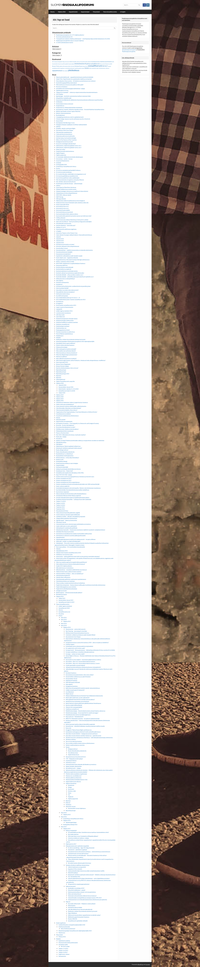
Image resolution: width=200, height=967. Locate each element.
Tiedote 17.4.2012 (63, 948)
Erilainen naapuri (70, 644)
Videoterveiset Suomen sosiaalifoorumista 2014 (68, 552)
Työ (69, 795)
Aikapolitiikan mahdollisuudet (63, 98)
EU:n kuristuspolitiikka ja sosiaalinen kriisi (67, 176)
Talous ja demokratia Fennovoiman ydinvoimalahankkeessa (71, 493)
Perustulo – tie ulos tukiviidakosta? (65, 425)
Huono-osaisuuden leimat (62, 204)
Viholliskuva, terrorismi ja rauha (64, 554)
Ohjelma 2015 (67, 814)
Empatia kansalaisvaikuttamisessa (65, 151)
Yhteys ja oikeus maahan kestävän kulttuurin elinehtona (70, 583)
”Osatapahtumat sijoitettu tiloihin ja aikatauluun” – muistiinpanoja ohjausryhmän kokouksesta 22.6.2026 (83, 38)
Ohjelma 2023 (60, 398)
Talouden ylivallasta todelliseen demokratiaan (77, 865)
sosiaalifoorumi (95, 65)
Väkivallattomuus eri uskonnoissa (64, 568)
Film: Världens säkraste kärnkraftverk (66, 181)
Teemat (67, 747)
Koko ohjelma (59, 280)
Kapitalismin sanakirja (64, 940)
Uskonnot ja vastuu (71, 762)
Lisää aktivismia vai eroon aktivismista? (78, 853)
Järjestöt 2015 (60, 240)
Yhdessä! (68, 901)
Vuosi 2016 (64, 816)
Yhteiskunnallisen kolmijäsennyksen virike (76, 779)
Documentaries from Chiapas (73, 637)
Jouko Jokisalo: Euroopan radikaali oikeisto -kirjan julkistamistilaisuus (74, 235)
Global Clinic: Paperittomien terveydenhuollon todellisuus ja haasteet (74, 79)
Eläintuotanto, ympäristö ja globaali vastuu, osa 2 (68, 147)
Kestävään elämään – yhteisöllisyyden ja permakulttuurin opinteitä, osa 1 (75, 276)
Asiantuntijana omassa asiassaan (64, 103)
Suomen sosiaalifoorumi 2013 (63, 478)
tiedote (87, 68)
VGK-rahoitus (65, 70)
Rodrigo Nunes (78, 66)
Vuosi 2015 (64, 812)
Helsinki (89, 61)
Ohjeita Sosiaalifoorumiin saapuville (65, 381)
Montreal (107, 63)
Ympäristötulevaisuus (73, 754)
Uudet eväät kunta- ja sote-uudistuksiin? (66, 526)
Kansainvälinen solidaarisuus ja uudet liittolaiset (78, 676)
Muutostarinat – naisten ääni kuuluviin (75, 629)
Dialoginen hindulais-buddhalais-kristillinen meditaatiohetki (71, 124)
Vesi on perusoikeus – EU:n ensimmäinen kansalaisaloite (70, 547)
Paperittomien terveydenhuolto (64, 421)
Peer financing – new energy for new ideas (76, 631)
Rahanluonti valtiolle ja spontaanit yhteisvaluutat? (69, 448)
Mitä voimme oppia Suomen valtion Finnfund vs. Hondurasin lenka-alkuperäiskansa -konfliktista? (80, 360)
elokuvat (78, 61)
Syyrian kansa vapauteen (62, 492)
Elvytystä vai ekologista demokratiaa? (66, 143)
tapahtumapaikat (78, 68)
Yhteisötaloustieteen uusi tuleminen (65, 581)
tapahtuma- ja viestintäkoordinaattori (67, 68)
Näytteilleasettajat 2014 (62, 373)
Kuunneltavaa (59, 301)
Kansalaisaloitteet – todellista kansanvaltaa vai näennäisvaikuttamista (74, 250)
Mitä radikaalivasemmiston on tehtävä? (66, 358)
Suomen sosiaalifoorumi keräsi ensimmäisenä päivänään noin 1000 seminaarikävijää (77, 484)
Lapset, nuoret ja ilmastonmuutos (64, 307)
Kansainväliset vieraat (62, 248)
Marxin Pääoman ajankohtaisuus (64, 333)
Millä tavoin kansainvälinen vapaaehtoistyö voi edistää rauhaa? (84, 915)
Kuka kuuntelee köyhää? (62, 288)
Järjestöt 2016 (60, 242)
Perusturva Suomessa (61, 86)
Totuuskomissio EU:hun (62, 511)
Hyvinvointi (71, 789)
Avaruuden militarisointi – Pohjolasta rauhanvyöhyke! (82, 903)
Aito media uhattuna (73, 834)
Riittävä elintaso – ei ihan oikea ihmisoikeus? (67, 457)
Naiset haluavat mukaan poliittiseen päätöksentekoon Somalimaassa (83, 703)
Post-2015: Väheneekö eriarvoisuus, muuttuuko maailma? (71, 435)
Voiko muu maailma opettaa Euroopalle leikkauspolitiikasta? (71, 562)
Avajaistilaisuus (60, 105)
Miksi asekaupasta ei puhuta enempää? (66, 349)
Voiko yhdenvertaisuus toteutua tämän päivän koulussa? (70, 564)
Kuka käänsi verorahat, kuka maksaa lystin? (67, 290)
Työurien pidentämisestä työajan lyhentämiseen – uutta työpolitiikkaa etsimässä (88, 878)
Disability (75, 61)
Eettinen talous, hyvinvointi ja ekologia (66, 138)
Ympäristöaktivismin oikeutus (73, 781)
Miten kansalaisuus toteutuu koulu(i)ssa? (66, 353)
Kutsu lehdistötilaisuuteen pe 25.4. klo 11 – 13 (68, 297)
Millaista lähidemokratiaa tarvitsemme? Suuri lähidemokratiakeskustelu (84, 695)
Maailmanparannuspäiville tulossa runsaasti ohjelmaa (70, 40)
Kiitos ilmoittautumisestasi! (68, 928)
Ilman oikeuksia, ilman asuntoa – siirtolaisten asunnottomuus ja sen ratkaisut (76, 81)
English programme (61, 155)
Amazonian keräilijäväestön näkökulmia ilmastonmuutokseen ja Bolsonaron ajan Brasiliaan (79, 100)
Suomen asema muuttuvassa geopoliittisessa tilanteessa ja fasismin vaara (75, 476)
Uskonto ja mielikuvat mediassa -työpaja (78, 838)
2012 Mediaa (59, 94)
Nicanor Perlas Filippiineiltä (63, 364)
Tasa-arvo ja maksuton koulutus (74, 741)
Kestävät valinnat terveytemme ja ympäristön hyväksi (70, 273)
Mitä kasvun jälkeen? (61, 356)
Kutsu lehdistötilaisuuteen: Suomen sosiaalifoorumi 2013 (70, 299)
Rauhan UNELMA (72, 919)
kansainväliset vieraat (56, 63)
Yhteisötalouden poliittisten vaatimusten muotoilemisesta (71, 579)
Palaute (58, 417)
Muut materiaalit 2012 (62, 362)
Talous (69, 793)
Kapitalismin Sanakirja (71, 680)
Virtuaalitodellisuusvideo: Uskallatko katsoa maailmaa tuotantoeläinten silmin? (88, 832)
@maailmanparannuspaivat (129, 49)
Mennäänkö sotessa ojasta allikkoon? (65, 343)
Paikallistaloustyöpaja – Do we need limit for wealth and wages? (82, 713)
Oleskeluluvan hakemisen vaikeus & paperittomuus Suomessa (72, 402)
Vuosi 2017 (64, 826)
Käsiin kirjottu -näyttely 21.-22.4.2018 (68, 389)
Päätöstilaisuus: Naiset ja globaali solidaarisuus (68, 446)
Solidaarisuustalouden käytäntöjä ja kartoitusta (68, 469)
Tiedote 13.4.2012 (63, 950)
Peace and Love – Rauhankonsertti (74, 716)
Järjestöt (58, 237)
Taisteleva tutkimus (71, 739)
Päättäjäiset (59, 444)
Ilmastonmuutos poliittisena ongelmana (66, 229)
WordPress (140, 964)
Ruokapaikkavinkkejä (61, 461)
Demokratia (71, 785)
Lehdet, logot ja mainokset (65, 606)
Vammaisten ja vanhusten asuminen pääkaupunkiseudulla (71, 535)
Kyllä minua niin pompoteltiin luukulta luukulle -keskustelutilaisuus (83, 688)
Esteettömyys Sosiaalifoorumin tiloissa (66, 166)
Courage (148, 964)
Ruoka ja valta (59, 459)
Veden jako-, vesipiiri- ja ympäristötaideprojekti (68, 541)
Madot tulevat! (69, 693)
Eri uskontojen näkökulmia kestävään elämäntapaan (69, 157)
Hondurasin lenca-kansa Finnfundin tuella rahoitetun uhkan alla (72, 202)
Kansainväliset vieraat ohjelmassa (77, 808)
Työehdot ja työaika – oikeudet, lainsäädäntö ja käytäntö (70, 516)
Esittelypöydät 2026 (61, 164)
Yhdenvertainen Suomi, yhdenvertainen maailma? (68, 571)
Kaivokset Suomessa (71, 673)
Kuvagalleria (59, 303)
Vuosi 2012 (64, 619)
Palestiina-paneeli (60, 419)
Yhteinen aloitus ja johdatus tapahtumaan (76, 774)
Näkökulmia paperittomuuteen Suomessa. (78, 917)
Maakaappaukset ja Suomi (63, 330)
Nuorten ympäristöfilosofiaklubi (74, 705)
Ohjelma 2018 (60, 383)
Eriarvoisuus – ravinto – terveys (64, 159)
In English (122, 12)
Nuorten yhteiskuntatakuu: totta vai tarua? (67, 368)
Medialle (58, 337)
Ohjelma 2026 (62, 12)
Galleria (58, 185)
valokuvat (107, 68)
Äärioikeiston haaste (61, 594)
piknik (69, 66)
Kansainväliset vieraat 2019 (66, 600)
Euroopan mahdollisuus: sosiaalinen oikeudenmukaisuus (80, 652)
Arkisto (60, 615)
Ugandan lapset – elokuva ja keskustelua (66, 520)
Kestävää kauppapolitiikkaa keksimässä (66, 83)
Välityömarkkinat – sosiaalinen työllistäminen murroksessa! (71, 569)
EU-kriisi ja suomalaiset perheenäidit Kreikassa (68, 170)
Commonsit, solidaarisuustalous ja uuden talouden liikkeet (80, 635)
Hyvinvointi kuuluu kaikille (63, 210)
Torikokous (68, 804)
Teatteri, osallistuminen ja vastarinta (75, 745)
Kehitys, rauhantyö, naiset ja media (65, 261)
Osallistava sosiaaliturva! (72, 709)
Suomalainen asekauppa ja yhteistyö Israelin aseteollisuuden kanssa (83, 732)
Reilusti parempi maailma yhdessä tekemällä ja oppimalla (80, 724)
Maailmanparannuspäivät (128, 51)
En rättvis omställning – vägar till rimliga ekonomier (81, 848)
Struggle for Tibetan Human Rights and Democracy (79, 730)
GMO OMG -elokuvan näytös (63, 195)
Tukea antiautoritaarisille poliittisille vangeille (68, 512)
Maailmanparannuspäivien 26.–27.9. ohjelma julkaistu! (70, 35)
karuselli (62, 63)
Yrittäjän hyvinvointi (61, 590)
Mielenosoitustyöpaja (61, 347)
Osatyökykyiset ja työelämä (63, 414)
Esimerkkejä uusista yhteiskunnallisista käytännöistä (79, 646)
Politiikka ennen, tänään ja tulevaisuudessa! (67, 429)
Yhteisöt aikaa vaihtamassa (63, 577)
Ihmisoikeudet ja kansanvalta (63, 223)
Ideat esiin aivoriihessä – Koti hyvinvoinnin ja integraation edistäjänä (73, 221)
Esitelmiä (58, 162)
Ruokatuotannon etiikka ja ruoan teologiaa (67, 463)
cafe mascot (67, 61)
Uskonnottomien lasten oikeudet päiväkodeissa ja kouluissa (81, 764)
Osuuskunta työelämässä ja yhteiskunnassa (67, 415)
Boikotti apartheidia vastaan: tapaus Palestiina (68, 111)
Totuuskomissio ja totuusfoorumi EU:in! (76, 756)
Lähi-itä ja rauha (60, 314)
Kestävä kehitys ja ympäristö (63, 269)
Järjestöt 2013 (60, 238)
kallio (113, 61)
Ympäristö (70, 796)
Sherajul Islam (85, 66)
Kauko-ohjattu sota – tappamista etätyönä (67, 257)
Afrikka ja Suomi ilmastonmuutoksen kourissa (77, 633)
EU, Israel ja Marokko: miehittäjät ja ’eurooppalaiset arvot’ (71, 174)
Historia (61, 610)
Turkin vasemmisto (92, 68)
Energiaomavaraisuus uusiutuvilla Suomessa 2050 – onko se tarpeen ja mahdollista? (87, 642)
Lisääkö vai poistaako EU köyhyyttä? (75, 690)
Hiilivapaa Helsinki (61, 199)
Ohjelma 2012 (67, 621)
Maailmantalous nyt (61, 328)
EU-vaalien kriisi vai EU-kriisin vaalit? (75, 648)
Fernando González (84, 61)
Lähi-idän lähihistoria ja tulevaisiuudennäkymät (80, 909)
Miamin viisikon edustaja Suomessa (65, 345)
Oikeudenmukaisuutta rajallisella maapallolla (77, 846)
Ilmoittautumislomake (64, 926)
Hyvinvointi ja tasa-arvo (62, 206)
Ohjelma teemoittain (71, 783)
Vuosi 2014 (64, 625)
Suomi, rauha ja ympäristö (62, 486)
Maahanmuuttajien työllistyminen (65, 320)
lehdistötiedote (79, 64)
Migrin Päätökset (72, 913)
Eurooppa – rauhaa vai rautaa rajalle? (75, 654)
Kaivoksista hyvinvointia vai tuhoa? (65, 244)
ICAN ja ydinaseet (60, 218)
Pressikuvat (59, 438)
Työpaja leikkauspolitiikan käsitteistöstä (66, 518)
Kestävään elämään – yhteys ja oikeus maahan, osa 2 (69, 275)
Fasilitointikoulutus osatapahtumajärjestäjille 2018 (72, 925)
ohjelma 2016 (62, 66)
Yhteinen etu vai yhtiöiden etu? (73, 776)
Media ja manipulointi (71, 830)
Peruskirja (61, 613)
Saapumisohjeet (85, 12)
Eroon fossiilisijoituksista (62, 160)
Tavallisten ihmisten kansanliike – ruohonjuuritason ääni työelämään (73, 499)
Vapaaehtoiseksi (73, 12)
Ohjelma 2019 (60, 395)
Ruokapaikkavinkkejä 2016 (70, 824)
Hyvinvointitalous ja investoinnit (64, 212)
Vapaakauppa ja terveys (62, 90)
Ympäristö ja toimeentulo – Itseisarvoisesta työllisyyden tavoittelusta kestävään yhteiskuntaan (80, 585)
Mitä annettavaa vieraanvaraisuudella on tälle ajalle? (69, 84)
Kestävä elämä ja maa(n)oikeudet (64, 267)
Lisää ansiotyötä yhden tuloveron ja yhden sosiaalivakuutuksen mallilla (86, 871)
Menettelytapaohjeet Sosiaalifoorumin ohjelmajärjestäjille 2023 (75, 930)
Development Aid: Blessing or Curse (65, 122)
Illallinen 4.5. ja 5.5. (61, 227)
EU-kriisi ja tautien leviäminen (64, 172)
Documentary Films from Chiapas (64, 130)
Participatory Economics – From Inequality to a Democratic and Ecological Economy (77, 423)
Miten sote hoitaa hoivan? (74, 894)
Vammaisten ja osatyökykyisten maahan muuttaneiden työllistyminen (74, 533)
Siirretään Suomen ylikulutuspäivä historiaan (79, 863)
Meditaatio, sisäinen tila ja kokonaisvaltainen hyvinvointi (70, 339)
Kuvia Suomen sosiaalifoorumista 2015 (66, 305)
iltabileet (102, 61)
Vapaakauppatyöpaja (71, 822)
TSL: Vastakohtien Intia (74, 876)
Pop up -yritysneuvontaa (62, 433)
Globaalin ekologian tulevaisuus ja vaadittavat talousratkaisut (72, 191)
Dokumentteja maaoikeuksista (64, 132)
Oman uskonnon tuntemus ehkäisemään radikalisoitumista (71, 406)
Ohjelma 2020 (60, 396)
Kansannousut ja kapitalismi (63, 254)
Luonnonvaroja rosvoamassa (63, 313)
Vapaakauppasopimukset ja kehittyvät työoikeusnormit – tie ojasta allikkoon (75, 539)
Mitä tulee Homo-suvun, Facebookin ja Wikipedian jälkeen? (83, 836)
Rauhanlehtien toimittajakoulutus (64, 455)
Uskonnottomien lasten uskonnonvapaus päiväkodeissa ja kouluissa (73, 524)
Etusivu (53, 12)
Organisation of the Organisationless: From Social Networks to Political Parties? (76, 412)
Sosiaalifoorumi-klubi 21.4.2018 (67, 391)
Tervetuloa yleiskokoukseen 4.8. (64, 37)
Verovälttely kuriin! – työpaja (73, 768)
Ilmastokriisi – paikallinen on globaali (77, 849)
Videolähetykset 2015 (62, 550)
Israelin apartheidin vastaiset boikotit (75, 665)
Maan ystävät (102, 63)
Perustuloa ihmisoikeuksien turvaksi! (65, 427)
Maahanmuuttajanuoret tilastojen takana (66, 318)
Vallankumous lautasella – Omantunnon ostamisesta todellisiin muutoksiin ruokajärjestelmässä (80, 530)
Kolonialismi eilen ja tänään (75, 907)
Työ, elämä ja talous (73, 753)
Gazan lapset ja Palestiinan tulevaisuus (66, 187)
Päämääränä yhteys (61, 442)
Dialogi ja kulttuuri (73, 749)
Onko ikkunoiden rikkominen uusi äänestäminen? (68, 408)
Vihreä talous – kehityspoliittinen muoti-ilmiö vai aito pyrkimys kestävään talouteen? (78, 556)
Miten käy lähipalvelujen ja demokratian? (66, 354)
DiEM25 (71, 61)
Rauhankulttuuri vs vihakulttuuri (64, 454)
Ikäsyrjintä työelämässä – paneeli (76, 890)
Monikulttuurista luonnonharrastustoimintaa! (77, 701)
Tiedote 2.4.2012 (60, 503)
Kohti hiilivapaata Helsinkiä (73, 682)
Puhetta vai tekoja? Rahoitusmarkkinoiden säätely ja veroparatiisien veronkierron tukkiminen (80, 440)
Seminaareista (62, 956)
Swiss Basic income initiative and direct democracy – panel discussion (83, 735)
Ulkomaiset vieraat (61, 522)
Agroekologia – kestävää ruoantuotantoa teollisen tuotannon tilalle (73, 96)
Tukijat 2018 (62, 392)
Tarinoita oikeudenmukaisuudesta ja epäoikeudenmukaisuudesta (72, 497)
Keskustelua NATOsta (62, 265)
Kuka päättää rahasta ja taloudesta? (65, 292)
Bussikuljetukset (60, 115)
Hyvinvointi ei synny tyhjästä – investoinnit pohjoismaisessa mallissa (83, 659)
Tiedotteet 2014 (60, 509)
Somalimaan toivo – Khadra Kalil (64, 471)
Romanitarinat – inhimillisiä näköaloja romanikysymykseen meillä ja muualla (85, 726)
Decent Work (59, 121)
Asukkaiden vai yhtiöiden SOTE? (76, 888)
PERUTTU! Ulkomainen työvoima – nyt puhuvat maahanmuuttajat (83, 718)
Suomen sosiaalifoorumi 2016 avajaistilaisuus (68, 482)
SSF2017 (105, 66)
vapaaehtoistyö (57, 70)
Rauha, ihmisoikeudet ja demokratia (65, 452)
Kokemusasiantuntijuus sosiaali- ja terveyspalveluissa (82, 892)
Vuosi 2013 (64, 623)
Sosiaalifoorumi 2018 (64, 608)
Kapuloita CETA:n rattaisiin (75, 869)
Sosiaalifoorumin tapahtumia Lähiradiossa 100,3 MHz (70, 472)
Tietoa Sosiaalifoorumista (110, 12)
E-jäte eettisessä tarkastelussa (64, 134)
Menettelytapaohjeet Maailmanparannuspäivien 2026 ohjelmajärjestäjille (75, 341)
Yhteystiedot (96, 12)
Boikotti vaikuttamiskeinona (63, 113)
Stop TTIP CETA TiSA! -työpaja (64, 474)
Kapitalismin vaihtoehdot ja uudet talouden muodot (69, 256)
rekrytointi (73, 66)
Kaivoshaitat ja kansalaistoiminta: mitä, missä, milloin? (80, 675)
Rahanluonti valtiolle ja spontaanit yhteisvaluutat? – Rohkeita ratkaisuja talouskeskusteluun (91, 874)
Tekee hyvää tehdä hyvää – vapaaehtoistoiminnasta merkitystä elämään (74, 77)
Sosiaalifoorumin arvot (64, 612)
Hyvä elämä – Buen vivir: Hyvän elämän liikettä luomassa (80, 661)
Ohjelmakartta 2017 (71, 844)
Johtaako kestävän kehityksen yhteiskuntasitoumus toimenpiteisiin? (83, 667)
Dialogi (70, 787)
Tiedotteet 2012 (60, 507)
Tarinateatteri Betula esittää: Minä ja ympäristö (68, 495)
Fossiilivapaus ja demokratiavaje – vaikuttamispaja (69, 183)
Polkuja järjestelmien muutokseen (65, 431)
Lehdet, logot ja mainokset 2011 (64, 311)
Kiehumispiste (71, 905)
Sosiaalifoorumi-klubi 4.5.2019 (66, 602)
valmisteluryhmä (102, 68)
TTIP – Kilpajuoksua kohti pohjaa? (74, 758)
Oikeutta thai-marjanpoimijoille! (74, 707)
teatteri (83, 68)
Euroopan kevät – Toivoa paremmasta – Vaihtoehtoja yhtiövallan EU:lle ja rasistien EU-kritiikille (90, 650)
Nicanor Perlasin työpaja (62, 366)
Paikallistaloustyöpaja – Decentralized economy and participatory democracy (85, 711)
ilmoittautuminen (95, 61)
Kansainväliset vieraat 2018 (66, 387)
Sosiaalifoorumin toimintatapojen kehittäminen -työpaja (70, 88)
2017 (53, 61)
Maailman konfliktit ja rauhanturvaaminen (67, 322)
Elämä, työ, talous (60, 149)
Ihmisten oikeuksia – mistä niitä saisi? (65, 225)
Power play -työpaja (61, 436)
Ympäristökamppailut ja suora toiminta (66, 587)
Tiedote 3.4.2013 (60, 505)
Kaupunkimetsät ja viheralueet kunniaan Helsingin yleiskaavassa (72, 259)
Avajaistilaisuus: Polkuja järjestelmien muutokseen (69, 107)
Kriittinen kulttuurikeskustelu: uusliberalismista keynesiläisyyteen (73, 286)
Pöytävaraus (62, 932)
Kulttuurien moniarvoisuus (63, 294)
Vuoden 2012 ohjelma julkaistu (64, 566)
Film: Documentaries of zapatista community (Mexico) (70, 180)
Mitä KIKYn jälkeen (73, 872)
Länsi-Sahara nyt (60, 316)
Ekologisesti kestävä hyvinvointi (64, 141)
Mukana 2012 (62, 936)
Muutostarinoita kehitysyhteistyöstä (68, 942)
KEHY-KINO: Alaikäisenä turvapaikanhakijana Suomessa (70, 263)
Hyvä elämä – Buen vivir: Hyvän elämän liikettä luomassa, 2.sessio (83, 663)
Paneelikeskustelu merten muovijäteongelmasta (78, 714)
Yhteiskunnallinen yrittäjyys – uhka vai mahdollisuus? (69, 573)
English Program (60, 153)
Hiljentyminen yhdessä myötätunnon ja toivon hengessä (70, 200)
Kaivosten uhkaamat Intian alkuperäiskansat (67, 246)
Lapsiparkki (59, 309)
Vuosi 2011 (64, 617)
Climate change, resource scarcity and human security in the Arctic (73, 119)
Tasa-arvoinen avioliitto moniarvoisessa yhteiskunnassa (80, 743)
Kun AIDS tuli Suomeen (62, 295)
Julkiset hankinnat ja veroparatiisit (77, 867)
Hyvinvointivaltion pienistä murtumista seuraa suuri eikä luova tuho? (73, 216)
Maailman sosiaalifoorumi (92, 64)
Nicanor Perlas (55, 66)
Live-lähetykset (70, 692)
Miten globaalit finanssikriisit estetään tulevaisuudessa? (80, 699)
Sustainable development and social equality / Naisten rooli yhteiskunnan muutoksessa (78, 488)
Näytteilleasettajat (61, 370)
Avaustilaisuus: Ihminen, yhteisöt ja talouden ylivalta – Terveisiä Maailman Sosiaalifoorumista (80, 109)
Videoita (58, 549)
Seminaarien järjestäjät (62, 467)
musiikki (110, 63)
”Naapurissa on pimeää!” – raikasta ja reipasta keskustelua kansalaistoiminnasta (76, 92)
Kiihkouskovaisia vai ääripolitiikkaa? (65, 278)
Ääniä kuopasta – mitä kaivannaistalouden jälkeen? (69, 592)
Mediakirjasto (59, 335)
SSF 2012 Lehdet (65, 946)
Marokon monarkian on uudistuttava (65, 332)
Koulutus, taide (72, 791)
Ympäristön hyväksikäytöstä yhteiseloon (66, 588)
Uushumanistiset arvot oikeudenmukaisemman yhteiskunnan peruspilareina (87, 899)
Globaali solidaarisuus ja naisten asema (66, 189)
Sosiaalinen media (63, 944)
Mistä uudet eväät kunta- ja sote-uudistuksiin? (77, 697)
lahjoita (72, 63)
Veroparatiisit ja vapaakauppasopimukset (78, 884)
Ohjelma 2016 (67, 820)
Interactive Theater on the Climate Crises (67, 233)
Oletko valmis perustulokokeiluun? (65, 404)
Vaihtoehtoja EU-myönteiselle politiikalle (66, 528)
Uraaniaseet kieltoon (71, 760)
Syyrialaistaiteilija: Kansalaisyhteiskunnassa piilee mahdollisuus (72, 490)
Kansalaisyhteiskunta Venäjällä (64, 252)
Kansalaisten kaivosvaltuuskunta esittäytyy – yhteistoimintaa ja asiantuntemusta (89, 851)
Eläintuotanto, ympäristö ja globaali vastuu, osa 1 (68, 145)
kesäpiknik (66, 63)
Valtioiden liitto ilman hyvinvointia (65, 531)
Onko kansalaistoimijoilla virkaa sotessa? (66, 410)
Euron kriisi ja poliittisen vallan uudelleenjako (67, 178)
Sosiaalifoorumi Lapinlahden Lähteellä (78, 921)
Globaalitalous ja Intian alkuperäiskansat (66, 193)
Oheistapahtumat (60, 379)
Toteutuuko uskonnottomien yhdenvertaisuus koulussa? (82, 896)
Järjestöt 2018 (62, 385)
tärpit (97, 68)
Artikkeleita (59, 102)
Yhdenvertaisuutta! (71, 886)
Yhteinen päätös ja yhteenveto (73, 777)
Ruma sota (68, 728)
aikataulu (56, 61)
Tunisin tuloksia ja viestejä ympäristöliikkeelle (68, 514)
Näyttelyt (58, 375)
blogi (64, 61)
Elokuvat (68, 802)
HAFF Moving (59, 197)
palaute (66, 66)
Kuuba (70, 63)
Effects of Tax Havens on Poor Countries (66, 140)
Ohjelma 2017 (67, 828)
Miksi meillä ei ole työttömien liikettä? (66, 351)
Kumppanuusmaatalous (72, 686)
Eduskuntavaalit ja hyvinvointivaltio (65, 136)
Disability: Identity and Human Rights (65, 128)
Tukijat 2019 (62, 598)
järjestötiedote (108, 61)
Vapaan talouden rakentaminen (74, 766)
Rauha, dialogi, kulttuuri (62, 450)
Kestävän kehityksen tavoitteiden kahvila (67, 271)
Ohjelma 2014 (67, 627)
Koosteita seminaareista (62, 282)
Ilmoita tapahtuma (61, 923)
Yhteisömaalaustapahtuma (63, 575)
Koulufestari (59, 284)
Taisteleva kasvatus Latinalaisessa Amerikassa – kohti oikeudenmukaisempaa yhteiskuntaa (89, 737)
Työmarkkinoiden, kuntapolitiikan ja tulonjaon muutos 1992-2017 (85, 897)
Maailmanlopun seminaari (62, 326)
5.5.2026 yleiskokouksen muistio (64, 42)
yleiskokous (73, 70)
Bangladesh (60, 61)
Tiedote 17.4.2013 (61, 501)
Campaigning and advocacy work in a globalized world (69, 117)
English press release (64, 954)
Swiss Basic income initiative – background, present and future (82, 733)
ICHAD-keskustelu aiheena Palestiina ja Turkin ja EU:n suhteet (72, 219)
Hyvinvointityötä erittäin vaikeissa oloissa (67, 214)
